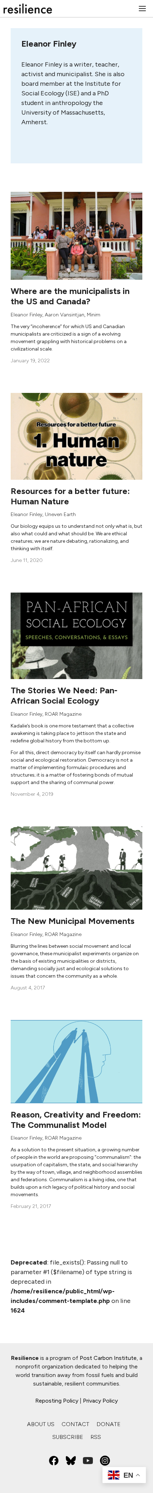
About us (40, 1424)
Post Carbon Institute (108, 1358)
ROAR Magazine (63, 714)
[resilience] (28, 8)
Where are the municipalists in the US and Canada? (70, 296)
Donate (108, 1424)
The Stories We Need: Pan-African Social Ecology (64, 695)
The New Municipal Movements (72, 921)
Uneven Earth (60, 514)
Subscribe (67, 1437)
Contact (75, 1424)
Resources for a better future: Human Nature (70, 496)
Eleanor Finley (26, 315)
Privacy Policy (100, 1400)
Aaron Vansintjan (64, 315)
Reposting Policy (56, 1400)
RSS (95, 1437)
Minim (93, 315)
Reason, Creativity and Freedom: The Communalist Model (76, 1119)
